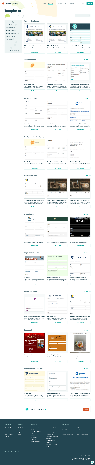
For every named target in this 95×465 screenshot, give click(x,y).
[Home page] (10, 3)
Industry (13, 15)
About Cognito (8, 427)
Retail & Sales (49, 446)
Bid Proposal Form (51, 316)
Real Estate (48, 442)
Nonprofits (48, 438)
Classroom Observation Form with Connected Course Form (39, 200)
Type (7, 15)
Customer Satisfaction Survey (77, 161)
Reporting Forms (11, 44)
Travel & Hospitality (50, 440)
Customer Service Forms (12, 33)
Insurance (48, 429)
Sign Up (90, 3)
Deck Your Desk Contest (30, 355)
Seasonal (9, 47)
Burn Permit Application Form (77, 45)
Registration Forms (11, 42)
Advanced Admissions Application (33, 45)
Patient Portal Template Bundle (78, 123)
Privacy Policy (87, 455)
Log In (82, 3)
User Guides (21, 427)
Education (33, 435)
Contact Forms (10, 27)
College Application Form (53, 45)
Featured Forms (10, 36)
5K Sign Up (27, 277)
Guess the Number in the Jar (77, 355)
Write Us (7, 436)
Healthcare (33, 439)
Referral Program (9, 434)
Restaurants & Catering (51, 444)
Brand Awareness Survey (53, 393)
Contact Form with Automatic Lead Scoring (81, 84)
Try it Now (85, 409)
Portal (63, 432)
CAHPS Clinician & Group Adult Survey (80, 393)
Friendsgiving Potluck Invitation (55, 355)
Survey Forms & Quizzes (12, 50)
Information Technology (51, 427)
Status (19, 434)
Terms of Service (81, 455)
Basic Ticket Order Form (76, 239)
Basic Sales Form (51, 239)
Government (34, 437)
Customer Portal (10, 30)
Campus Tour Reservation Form (78, 277)
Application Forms (11, 24)
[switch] (77, 3)
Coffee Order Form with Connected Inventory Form (60, 200)
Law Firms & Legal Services (52, 432)
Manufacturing (49, 434)
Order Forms (10, 39)
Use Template (34, 52)
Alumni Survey (27, 393)
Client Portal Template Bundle (54, 84)
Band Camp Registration (53, 277)
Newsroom (7, 432)
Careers (6, 429)
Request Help (21, 432)
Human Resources (35, 445)
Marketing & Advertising (52, 436)
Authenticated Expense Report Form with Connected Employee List (41, 316)
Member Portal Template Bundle (55, 123)
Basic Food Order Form (30, 239)
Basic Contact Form (29, 84)
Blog (19, 429)
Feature (20, 15)
